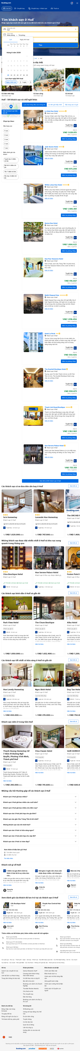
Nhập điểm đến (11, 28)
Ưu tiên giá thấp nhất (55, 104)
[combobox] (40, 30)
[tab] (11, 39)
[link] (11, 130)
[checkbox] (26, 56)
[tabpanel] (18, 64)
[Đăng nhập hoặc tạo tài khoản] (71, 3)
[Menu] (77, 3)
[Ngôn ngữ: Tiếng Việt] (4, 1037)
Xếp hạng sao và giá (71, 104)
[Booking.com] (6, 3)
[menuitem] (7, 8)
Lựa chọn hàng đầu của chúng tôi (34, 104)
